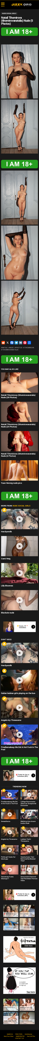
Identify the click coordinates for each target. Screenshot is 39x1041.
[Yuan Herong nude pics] (19, 470)
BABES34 (10, 1034)
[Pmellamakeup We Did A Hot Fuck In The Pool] (19, 735)
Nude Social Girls (21, 506)
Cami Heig (5, 558)
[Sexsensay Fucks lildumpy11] (9, 869)
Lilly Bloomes (7, 585)
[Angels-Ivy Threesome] (19, 707)
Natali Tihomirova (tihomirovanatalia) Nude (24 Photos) (18, 425)
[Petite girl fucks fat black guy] (9, 850)
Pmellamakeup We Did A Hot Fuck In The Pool (19, 748)
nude (12, 347)
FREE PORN (18, 1034)
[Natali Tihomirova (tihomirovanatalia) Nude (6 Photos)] (19, 441)
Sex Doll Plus (31, 1036)
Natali (5, 347)
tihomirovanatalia (10, 350)
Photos (19, 347)
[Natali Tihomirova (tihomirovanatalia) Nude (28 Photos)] (19, 382)
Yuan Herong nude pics (11, 483)
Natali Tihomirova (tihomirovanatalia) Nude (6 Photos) (18, 455)
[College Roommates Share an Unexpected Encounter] (29, 794)
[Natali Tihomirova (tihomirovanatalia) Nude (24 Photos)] (19, 412)
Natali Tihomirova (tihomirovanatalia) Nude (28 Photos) (18, 396)
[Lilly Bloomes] (19, 573)
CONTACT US (19, 1038)
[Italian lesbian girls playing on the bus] (19, 680)
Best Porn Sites (8, 1036)
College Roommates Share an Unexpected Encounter (28, 803)
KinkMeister (28, 1034)
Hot (4, 510)
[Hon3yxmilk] (19, 519)
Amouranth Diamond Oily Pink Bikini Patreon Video (29, 878)
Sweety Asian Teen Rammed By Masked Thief (28, 859)
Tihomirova (29, 347)
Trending (4, 698)
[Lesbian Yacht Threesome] (29, 832)
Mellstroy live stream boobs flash (28, 822)
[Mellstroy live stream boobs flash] (29, 814)
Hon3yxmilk (6, 531)
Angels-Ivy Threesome (11, 720)
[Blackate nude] (19, 600)
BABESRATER (20, 1036)
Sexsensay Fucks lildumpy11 (7, 878)
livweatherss (5, 821)
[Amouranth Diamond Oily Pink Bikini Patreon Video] (29, 869)
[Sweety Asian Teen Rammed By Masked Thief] (29, 850)
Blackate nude (7, 612)
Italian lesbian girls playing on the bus (18, 693)
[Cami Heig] (19, 546)
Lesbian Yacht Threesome (26, 840)
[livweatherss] (9, 814)
